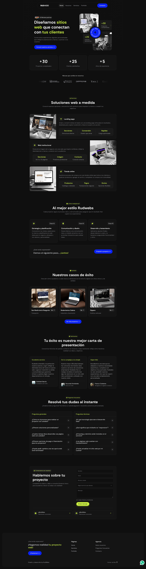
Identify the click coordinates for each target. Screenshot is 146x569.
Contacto (99, 551)
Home (73, 545)
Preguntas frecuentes (102, 548)
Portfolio (74, 551)
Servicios (74, 548)
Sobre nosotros (101, 545)
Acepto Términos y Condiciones (85, 499)
